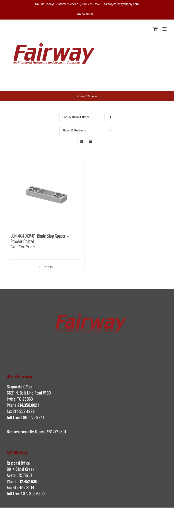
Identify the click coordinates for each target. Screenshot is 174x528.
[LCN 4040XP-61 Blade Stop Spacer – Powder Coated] (46, 194)
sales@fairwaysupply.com (121, 4)
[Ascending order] (110, 117)
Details (48, 267)
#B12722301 (57, 431)
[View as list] (90, 141)
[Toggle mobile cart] (155, 29)
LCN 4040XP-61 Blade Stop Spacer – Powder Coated (39, 238)
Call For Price (22, 246)
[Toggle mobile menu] (164, 29)
